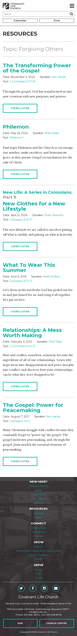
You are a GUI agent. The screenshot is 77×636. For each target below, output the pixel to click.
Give (57, 20)
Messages (39, 513)
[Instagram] (44, 588)
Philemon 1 (17, 137)
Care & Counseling (38, 554)
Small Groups (38, 527)
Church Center (56, 623)
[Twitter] (21, 588)
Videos (38, 517)
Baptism (38, 546)
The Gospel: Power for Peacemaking (33, 407)
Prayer (38, 559)
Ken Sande (59, 77)
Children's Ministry (39, 486)
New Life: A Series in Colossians (37, 192)
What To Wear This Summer (29, 267)
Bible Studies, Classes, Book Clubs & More (38, 550)
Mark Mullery (51, 276)
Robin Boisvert (54, 215)
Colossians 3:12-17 (21, 219)
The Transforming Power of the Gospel (37, 68)
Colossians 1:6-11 (20, 421)
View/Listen (20, 108)
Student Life (38, 532)
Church (38, 569)
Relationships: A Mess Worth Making (32, 332)
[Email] (56, 588)
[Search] (71, 14)
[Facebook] (32, 588)
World (38, 577)
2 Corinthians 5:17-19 (22, 81)
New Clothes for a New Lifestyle (34, 206)
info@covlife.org (38, 611)
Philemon (16, 127)
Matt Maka (52, 133)
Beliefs (38, 490)
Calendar (20, 20)
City (38, 573)
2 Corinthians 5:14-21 (22, 346)
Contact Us (38, 502)
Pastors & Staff (38, 494)
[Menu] (72, 6)
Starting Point (38, 498)
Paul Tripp (55, 341)
